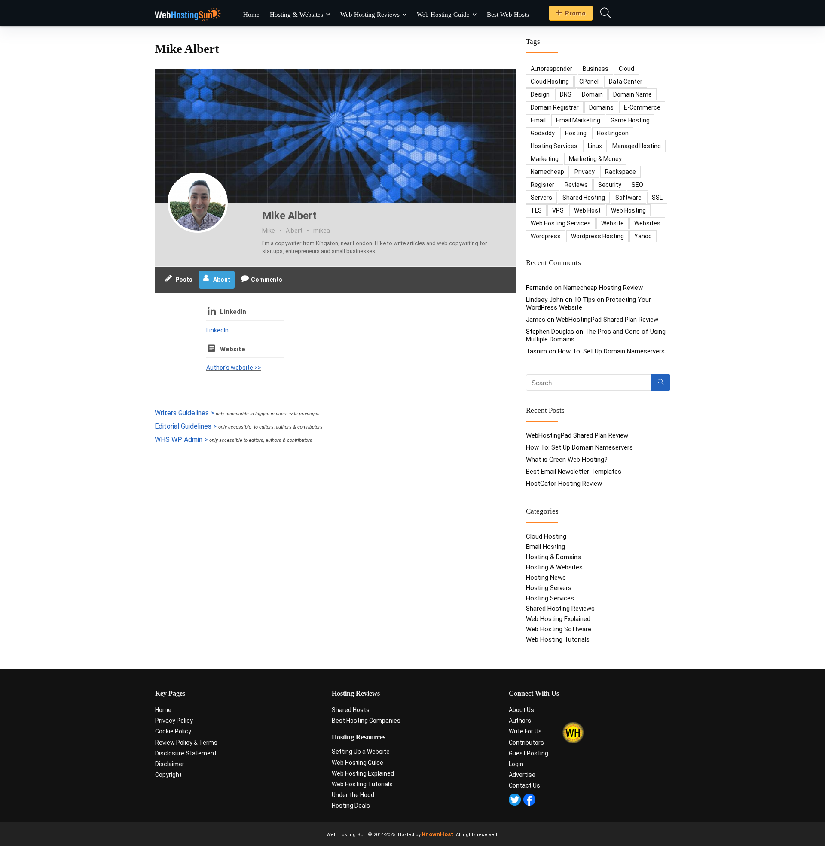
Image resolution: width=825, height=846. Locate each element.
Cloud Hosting (546, 536)
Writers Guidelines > (184, 413)
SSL (657, 197)
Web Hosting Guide (443, 14)
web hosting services (561, 223)
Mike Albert (289, 216)
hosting (576, 133)
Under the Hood (353, 794)
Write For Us (525, 731)
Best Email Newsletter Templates (573, 471)
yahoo (643, 236)
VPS (558, 210)
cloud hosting (550, 81)
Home (251, 14)
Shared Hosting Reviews (560, 608)
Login (516, 764)
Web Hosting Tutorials (558, 639)
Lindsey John (544, 300)
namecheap (547, 171)
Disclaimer (169, 764)
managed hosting (636, 146)
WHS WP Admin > (181, 439)
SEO (637, 184)
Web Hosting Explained (558, 619)
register (542, 184)
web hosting (628, 210)
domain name (632, 94)
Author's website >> (233, 367)
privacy (584, 171)
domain (592, 94)
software (628, 197)
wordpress (546, 236)
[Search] (660, 382)
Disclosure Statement (186, 753)
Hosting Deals (351, 805)
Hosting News (546, 577)
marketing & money (595, 158)
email (538, 120)
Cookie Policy (173, 731)
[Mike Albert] (198, 203)
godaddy (543, 133)
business (595, 68)
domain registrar (555, 107)
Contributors (526, 742)
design (540, 94)
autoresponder (551, 68)
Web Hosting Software (558, 629)
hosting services (554, 146)
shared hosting (583, 197)
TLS (536, 210)
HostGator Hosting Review (564, 483)
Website (232, 349)
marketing (545, 158)
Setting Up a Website (361, 751)
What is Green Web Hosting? (567, 459)
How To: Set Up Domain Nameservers (611, 351)
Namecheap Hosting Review (603, 288)
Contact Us (524, 785)
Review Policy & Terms (186, 742)
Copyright (168, 774)
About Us (521, 709)
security (609, 184)
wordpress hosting (597, 236)
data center (625, 81)
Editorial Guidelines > (186, 426)
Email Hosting (545, 547)
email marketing (578, 120)
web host (587, 210)
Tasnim (536, 351)
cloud (626, 68)
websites (647, 223)
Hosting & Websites (296, 14)
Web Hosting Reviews (370, 14)
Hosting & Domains (553, 557)
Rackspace (620, 171)
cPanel (589, 81)
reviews (576, 184)
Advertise (522, 774)
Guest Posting (528, 753)
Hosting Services (550, 598)
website (612, 223)
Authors (520, 720)
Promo (575, 13)
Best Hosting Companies (366, 720)
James (535, 319)
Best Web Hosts (508, 14)
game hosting (630, 120)
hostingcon (613, 133)
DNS (565, 94)
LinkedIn (233, 312)
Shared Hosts (351, 709)
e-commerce (642, 107)
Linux (595, 146)
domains (601, 107)
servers (541, 197)
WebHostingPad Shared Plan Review (607, 319)
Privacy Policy (174, 720)
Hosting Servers (548, 588)
